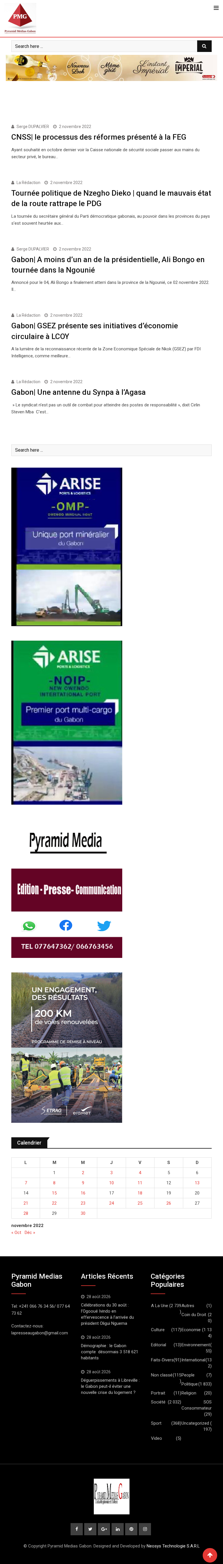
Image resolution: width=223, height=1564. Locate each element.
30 (83, 1213)
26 (168, 1203)
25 (140, 1203)
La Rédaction (28, 182)
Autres (187, 1305)
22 (54, 1203)
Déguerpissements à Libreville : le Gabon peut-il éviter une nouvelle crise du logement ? (110, 1386)
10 (111, 1182)
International (193, 1360)
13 (197, 1182)
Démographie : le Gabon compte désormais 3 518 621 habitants (109, 1352)
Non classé (161, 1375)
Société (158, 1402)
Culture (158, 1329)
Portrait (158, 1393)
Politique (189, 1384)
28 (26, 1213)
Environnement (195, 1344)
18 (140, 1193)
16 (83, 1193)
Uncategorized (195, 1423)
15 (54, 1193)
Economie (191, 1329)
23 (83, 1203)
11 (140, 1182)
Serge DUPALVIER (33, 126)
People (188, 1375)
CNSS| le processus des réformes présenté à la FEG (98, 137)
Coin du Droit (193, 1314)
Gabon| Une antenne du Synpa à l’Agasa (78, 392)
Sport (156, 1423)
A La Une (159, 1305)
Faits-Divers (162, 1360)
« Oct (16, 1232)
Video (156, 1438)
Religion (188, 1393)
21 (26, 1203)
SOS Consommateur (196, 1405)
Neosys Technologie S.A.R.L (173, 1546)
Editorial (158, 1344)
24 (111, 1203)
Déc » (30, 1232)
